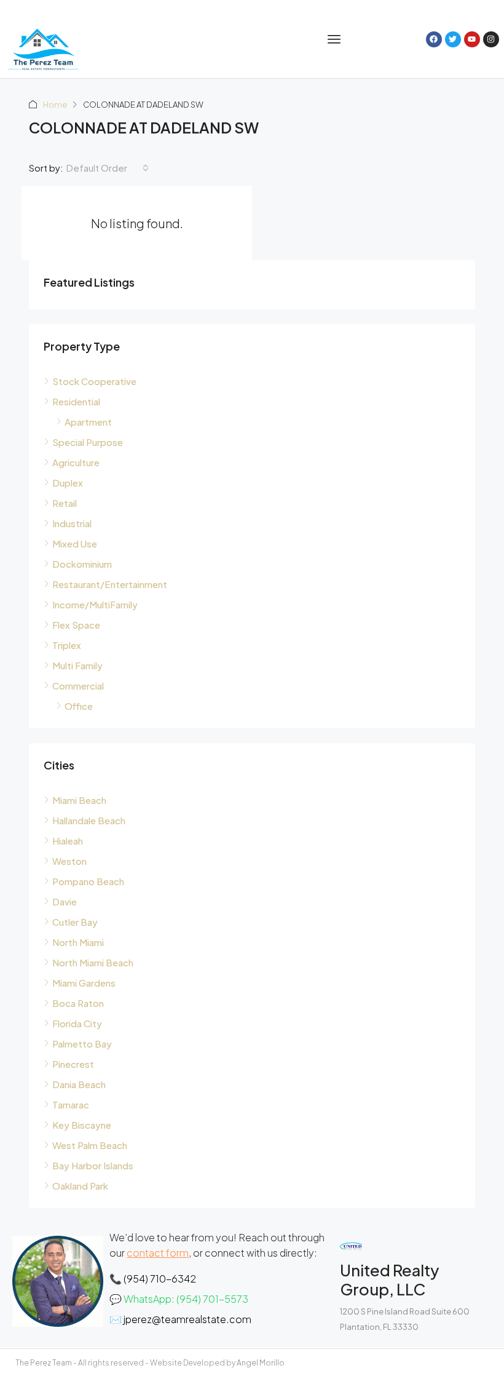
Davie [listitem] (64, 901)
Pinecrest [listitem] (73, 1064)
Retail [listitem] (64, 503)
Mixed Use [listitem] (74, 543)
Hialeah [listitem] (67, 840)
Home (55, 104)
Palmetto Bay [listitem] (82, 1043)
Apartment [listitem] (88, 422)
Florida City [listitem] (77, 1023)
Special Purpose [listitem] (87, 442)
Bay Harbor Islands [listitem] (92, 1165)
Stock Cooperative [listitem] (94, 381)
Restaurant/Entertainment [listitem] (109, 584)
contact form (158, 1252)
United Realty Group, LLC (389, 1279)
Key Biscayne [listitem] (81, 1125)
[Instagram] (491, 39)
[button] (334, 39)
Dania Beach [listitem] (79, 1084)
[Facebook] (434, 39)
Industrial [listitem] (72, 523)
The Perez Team (43, 1362)
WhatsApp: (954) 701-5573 (186, 1298)
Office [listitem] (79, 706)
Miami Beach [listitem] (79, 800)
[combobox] (108, 168)
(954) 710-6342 (160, 1278)
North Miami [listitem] (78, 942)
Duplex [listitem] (67, 482)
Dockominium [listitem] (82, 564)
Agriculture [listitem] (76, 462)
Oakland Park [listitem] (80, 1185)
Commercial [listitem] (78, 685)
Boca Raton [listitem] (78, 1003)
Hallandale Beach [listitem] (88, 820)
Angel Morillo (261, 1362)
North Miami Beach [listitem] (92, 962)
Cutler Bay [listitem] (75, 922)
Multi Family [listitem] (77, 665)
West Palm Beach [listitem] (89, 1145)
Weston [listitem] (69, 861)
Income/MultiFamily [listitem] (95, 604)
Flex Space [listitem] (76, 624)
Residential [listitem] (76, 401)
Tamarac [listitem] (70, 1104)
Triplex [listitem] (66, 645)
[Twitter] (453, 39)
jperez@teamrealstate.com (187, 1319)
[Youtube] (472, 39)
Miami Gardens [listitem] (84, 982)
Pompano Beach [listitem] (88, 881)
